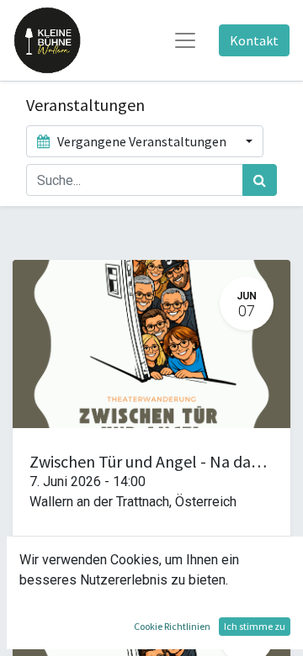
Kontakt (254, 40)
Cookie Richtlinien (172, 626)
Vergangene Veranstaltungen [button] (142, 141)
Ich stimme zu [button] (254, 626)
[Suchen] (259, 180)
